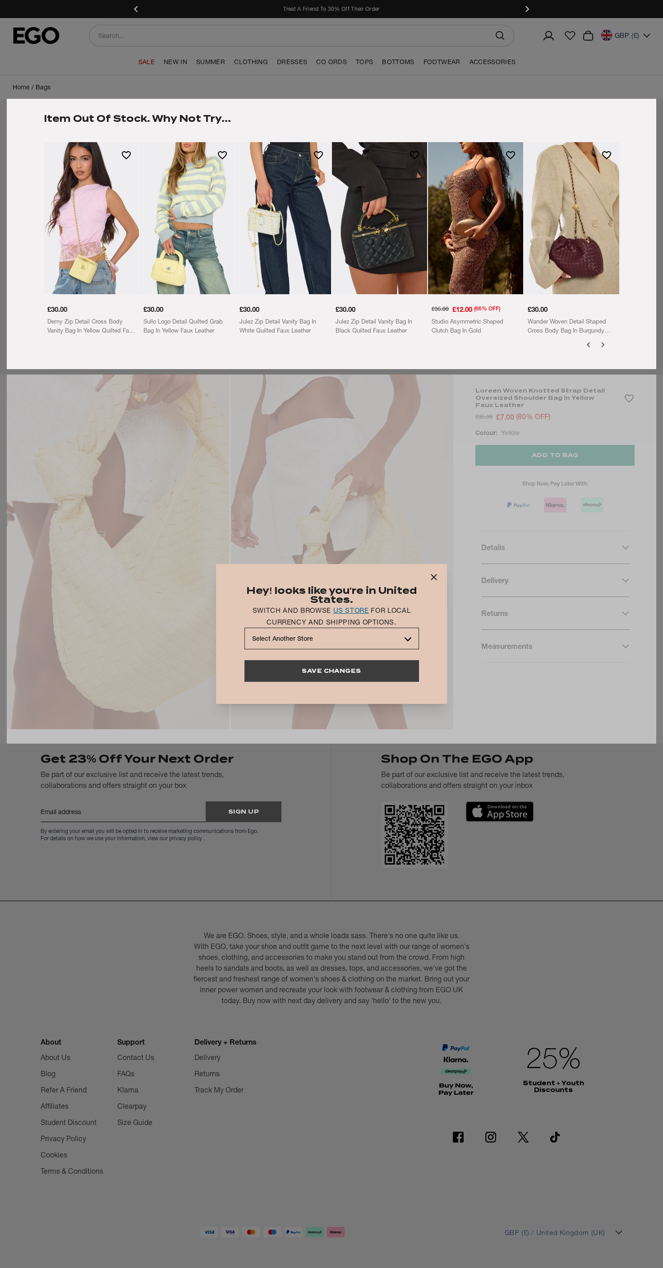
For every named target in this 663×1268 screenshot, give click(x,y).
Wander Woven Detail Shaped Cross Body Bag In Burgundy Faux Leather (567, 326)
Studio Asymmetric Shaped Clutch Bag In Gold (467, 326)
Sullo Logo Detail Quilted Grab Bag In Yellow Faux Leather (183, 326)
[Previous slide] (136, 9)
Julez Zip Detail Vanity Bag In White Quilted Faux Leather (277, 326)
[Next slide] (526, 9)
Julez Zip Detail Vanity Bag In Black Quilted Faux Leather (374, 326)
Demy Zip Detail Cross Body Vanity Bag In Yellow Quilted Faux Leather (91, 326)
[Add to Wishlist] (126, 154)
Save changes (331, 670)
